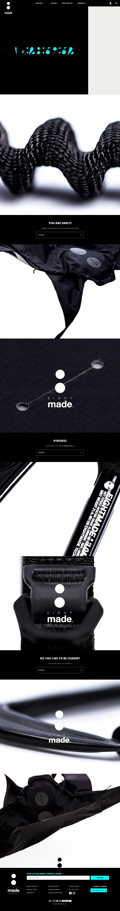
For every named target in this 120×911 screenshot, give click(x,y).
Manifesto (30, 893)
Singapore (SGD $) (97, 890)
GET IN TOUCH (74, 889)
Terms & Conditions (55, 893)
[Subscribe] (81, 235)
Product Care (32, 889)
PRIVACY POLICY (74, 886)
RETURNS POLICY (53, 886)
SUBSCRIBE (99, 878)
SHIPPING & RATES (54, 889)
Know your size (32, 886)
